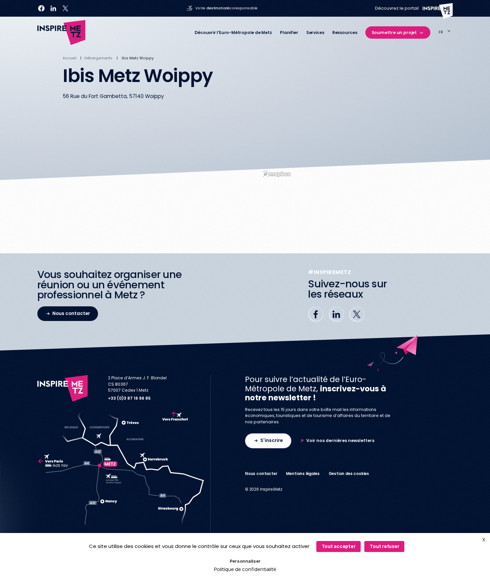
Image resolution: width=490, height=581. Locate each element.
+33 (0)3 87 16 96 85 (129, 398)
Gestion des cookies (349, 473)
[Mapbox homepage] (276, 174)
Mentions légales (302, 473)
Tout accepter (339, 546)
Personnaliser (245, 561)
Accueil (69, 58)
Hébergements (98, 58)
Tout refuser (384, 546)
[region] (343, 118)
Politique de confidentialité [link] (245, 569)
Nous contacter (261, 473)
